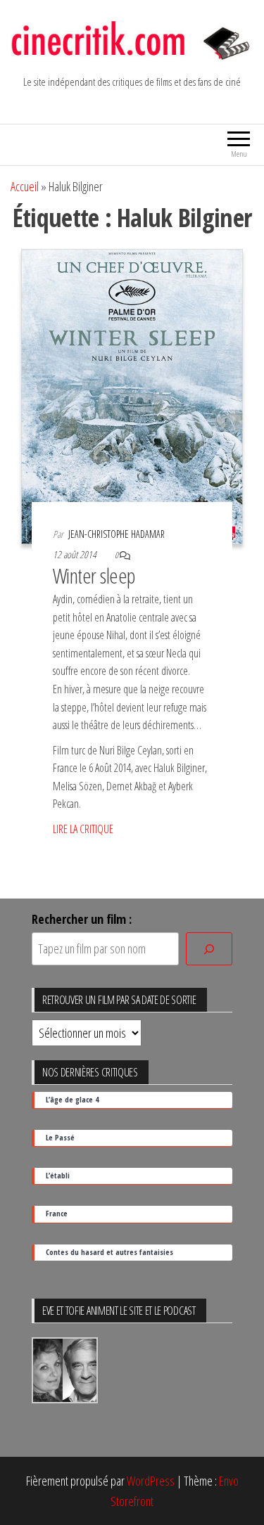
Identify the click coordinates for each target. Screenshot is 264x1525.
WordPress (151, 1480)
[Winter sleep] (132, 395)
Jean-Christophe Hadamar (116, 534)
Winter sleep (94, 575)
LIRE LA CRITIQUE (83, 829)
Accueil (25, 186)
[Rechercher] (209, 948)
